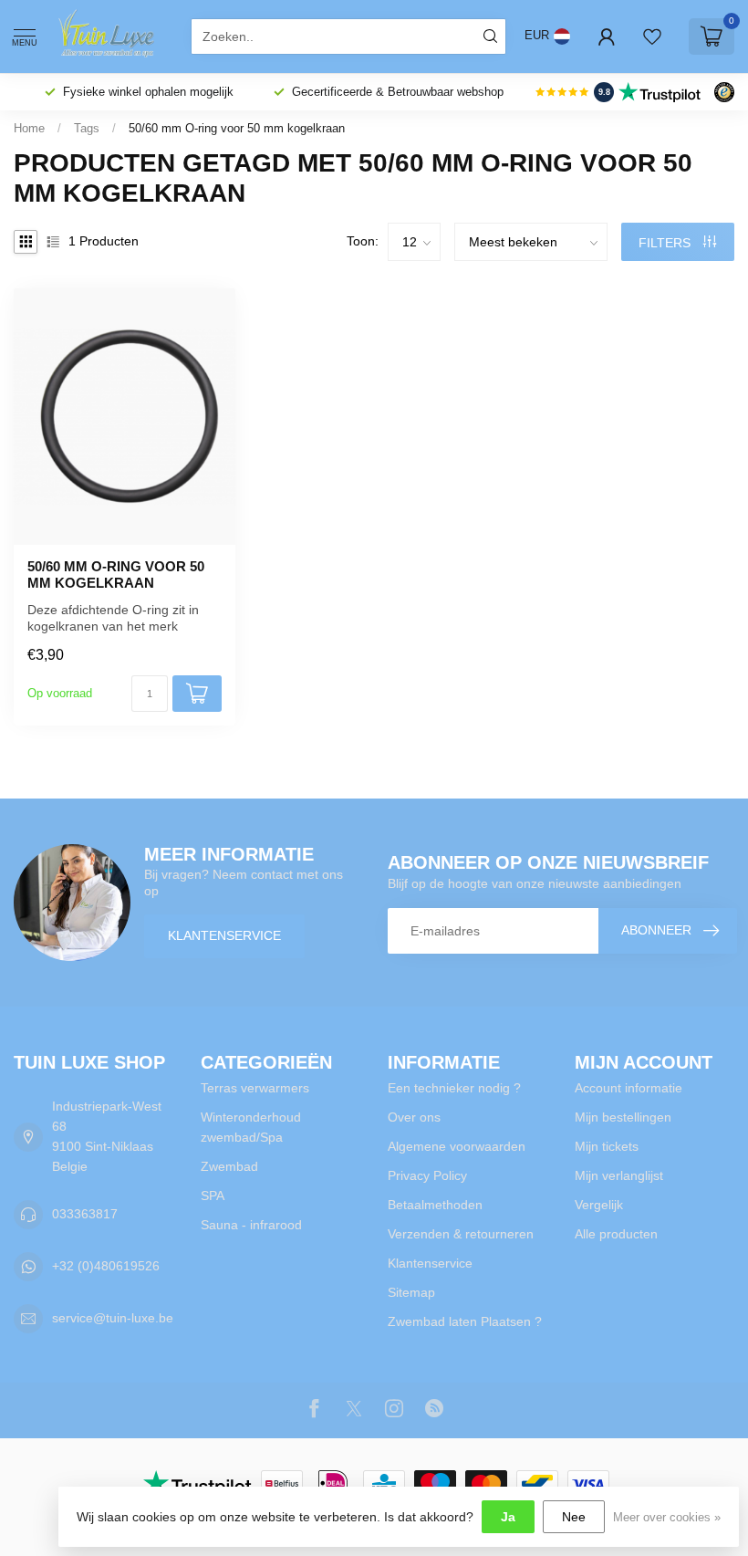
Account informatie (628, 1088)
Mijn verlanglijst (619, 1175)
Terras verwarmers (255, 1088)
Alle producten (616, 1234)
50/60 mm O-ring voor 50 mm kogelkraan (237, 128)
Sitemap (411, 1292)
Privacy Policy (427, 1175)
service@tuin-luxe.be (112, 1318)
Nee (574, 1516)
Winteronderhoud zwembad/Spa (251, 1127)
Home (29, 128)
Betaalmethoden (435, 1204)
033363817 (85, 1213)
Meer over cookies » (667, 1517)
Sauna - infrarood (251, 1224)
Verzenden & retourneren (461, 1234)
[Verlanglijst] (652, 36)
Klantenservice (224, 935)
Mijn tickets (607, 1146)
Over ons (414, 1117)
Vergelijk (599, 1204)
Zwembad (229, 1166)
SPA (212, 1195)
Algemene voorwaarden (456, 1146)
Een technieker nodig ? (454, 1088)
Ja (508, 1516)
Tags (86, 128)
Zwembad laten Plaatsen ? (465, 1321)
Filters (666, 242)
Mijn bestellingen (623, 1117)
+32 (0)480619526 (106, 1265)
